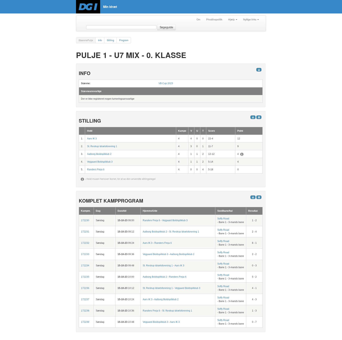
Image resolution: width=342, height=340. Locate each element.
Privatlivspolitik (214, 19)
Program (123, 40)
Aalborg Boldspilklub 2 (99, 154)
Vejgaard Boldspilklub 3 (100, 161)
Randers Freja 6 (95, 169)
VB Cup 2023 (166, 83)
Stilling (110, 40)
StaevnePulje (86, 40)
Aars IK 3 (92, 138)
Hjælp (231, 19)
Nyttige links (250, 19)
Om (198, 19)
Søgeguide (166, 27)
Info (100, 40)
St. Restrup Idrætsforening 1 (102, 146)
